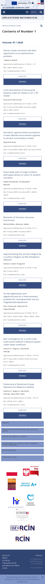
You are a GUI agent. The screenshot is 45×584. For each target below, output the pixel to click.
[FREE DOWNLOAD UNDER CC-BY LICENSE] (22, 82)
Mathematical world (11, 566)
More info (22, 76)
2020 (20, 42)
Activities (6, 561)
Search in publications (11, 25)
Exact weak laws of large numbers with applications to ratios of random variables (21, 175)
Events (5, 558)
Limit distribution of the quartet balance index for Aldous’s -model (21, 93)
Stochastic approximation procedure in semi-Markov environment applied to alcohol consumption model (21, 135)
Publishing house (9, 563)
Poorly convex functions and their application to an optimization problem (19, 53)
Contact (39, 555)
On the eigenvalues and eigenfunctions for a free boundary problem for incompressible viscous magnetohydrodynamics (21, 297)
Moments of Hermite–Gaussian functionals (18, 218)
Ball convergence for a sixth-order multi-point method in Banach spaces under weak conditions (22, 342)
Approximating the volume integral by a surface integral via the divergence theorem (22, 257)
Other (4, 568)
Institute (6, 555)
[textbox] (34, 93)
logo (4, 5)
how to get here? (37, 568)
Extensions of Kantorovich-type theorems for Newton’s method (18, 385)
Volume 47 (8, 42)
